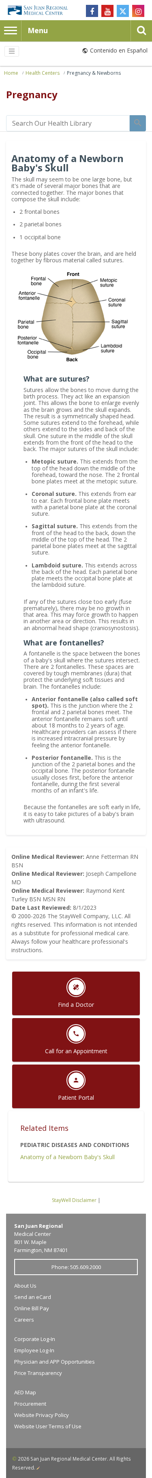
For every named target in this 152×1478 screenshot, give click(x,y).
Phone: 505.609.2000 (76, 1267)
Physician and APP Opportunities (54, 1361)
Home (11, 73)
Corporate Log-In (34, 1339)
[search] (67, 123)
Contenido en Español (119, 50)
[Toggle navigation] (11, 51)
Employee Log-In (34, 1350)
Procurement (30, 1403)
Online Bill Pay (31, 1308)
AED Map (25, 1392)
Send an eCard (32, 1297)
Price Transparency (38, 1373)
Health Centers (43, 73)
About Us (25, 1285)
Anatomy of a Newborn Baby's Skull (67, 1157)
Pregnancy (32, 94)
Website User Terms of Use (47, 1426)
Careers (24, 1319)
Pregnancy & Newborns (94, 73)
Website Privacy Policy (41, 1415)
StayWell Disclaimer (74, 1200)
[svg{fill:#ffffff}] (123, 11)
